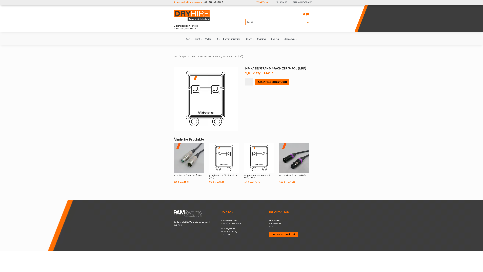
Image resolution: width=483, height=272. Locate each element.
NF (205, 56)
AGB (271, 226)
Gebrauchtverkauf (283, 234)
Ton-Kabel (197, 56)
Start (176, 56)
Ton (188, 56)
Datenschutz (275, 223)
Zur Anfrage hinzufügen (272, 81)
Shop (182, 56)
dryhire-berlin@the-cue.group (188, 2)
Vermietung (262, 2)
